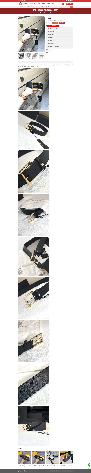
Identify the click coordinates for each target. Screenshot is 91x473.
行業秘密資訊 (44, 3)
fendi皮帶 (49, 12)
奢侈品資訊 (55, 6)
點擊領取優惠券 (53, 25)
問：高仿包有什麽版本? (52, 28)
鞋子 (39, 6)
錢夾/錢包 (43, 6)
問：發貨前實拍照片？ (52, 37)
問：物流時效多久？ (51, 34)
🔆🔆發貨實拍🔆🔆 (21, 6)
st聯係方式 (39, 3)
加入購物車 (55, 22)
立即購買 (62, 22)
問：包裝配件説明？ (51, 43)
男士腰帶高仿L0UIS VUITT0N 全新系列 (24, 466)
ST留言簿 (52, 3)
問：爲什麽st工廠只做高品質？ (54, 46)
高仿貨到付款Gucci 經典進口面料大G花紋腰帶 (52, 466)
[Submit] (68, 7)
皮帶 (36, 6)
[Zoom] (19, 51)
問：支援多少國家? (51, 40)
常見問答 (48, 3)
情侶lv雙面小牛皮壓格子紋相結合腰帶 (66, 466)
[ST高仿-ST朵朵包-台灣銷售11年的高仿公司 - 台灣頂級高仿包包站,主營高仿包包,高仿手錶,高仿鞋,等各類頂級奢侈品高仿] (23, 3)
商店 (33, 3)
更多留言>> (69, 61)
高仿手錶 (32, 6)
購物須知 (35, 3)
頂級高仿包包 (27, 6)
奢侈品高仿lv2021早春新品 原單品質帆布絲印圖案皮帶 (38, 466)
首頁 (30, 3)
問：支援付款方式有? (52, 31)
